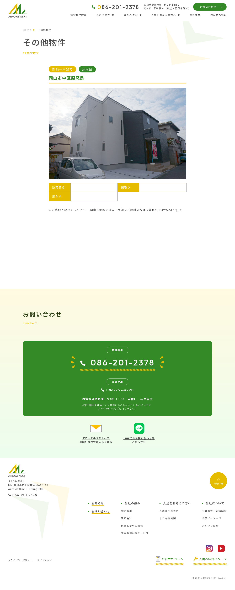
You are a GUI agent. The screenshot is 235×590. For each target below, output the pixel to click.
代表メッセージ (211, 518)
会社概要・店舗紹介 (214, 511)
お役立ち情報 (218, 15)
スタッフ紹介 (210, 525)
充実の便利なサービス (134, 533)
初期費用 (126, 511)
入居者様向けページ (213, 559)
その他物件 (103, 15)
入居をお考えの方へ (163, 15)
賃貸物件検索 (78, 15)
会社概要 (195, 15)
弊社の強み (131, 15)
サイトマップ (44, 560)
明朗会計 (126, 518)
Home (27, 30)
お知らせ (98, 503)
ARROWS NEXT (17, 10)
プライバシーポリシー (20, 560)
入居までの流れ (169, 511)
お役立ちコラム (172, 559)
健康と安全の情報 (132, 525)
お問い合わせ (208, 7)
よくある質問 (167, 518)
